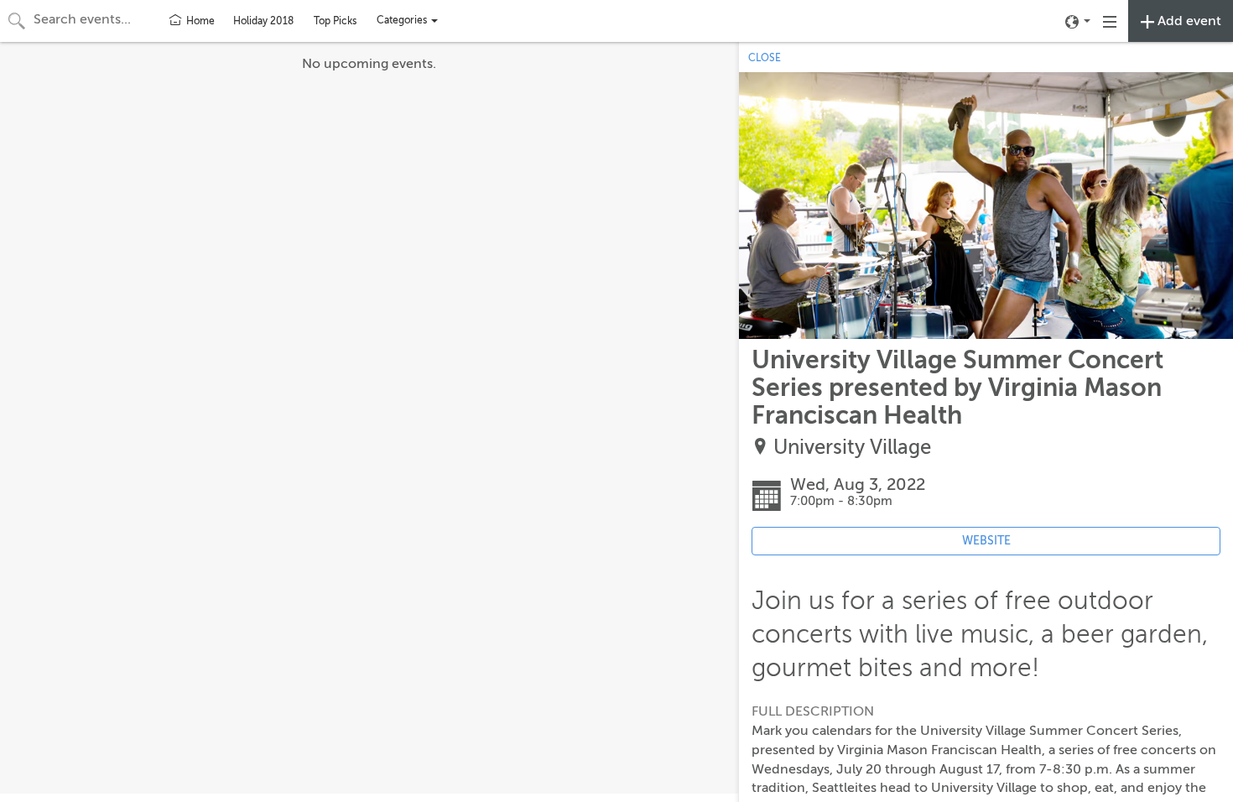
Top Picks (335, 21)
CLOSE (764, 58)
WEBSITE (986, 540)
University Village (852, 447)
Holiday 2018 (263, 21)
